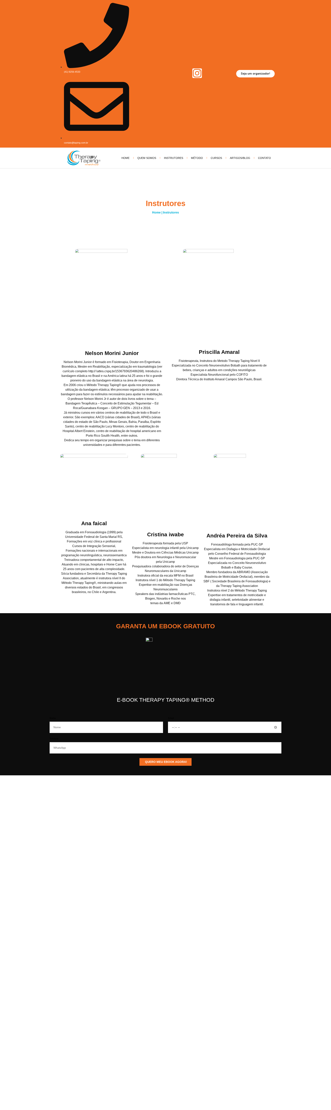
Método (197, 157)
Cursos (216, 157)
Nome (53, 718)
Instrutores (173, 157)
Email (171, 718)
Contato (264, 157)
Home (125, 157)
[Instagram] (197, 73)
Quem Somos (146, 157)
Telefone (54, 739)
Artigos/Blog (240, 157)
